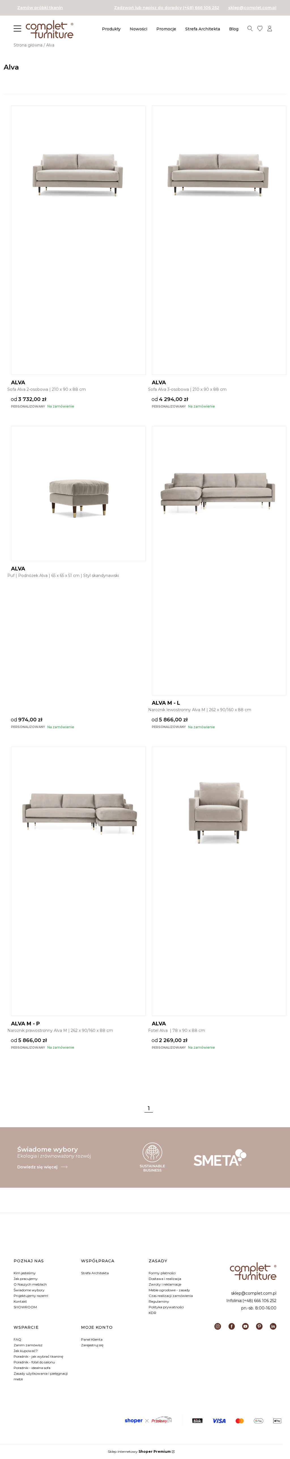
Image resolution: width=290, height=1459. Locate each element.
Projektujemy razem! (31, 1296)
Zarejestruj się (92, 1345)
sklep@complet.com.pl (252, 7)
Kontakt (20, 1301)
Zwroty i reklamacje (165, 1284)
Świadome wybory (29, 1290)
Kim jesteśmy (25, 1273)
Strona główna (28, 45)
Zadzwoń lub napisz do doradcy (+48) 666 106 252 (166, 7)
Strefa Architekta (95, 1273)
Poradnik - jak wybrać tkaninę (38, 1356)
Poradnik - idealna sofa (32, 1368)
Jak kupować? (26, 1351)
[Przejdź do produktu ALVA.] (78, 173)
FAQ (17, 1339)
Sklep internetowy (139, 1451)
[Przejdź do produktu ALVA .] (219, 814)
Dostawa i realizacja (165, 1279)
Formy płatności (162, 1273)
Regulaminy (159, 1301)
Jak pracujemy (26, 1279)
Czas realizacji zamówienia (171, 1296)
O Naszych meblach (30, 1284)
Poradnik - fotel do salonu (34, 1362)
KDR (152, 1313)
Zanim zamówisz (28, 1345)
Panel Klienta (92, 1339)
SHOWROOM (25, 1307)
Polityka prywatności (166, 1307)
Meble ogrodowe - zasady (169, 1290)
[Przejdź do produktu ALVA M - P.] (78, 814)
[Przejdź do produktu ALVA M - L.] (219, 493)
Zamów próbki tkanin (40, 7)
